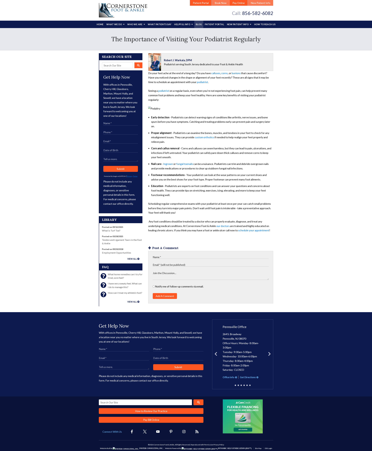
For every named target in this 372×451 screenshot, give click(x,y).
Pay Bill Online (151, 419)
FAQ (105, 267)
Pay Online (239, 3)
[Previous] (215, 354)
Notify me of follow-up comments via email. (179, 286)
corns (224, 73)
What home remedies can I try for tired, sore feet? (125, 276)
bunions (236, 73)
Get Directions (248, 377)
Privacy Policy (218, 445)
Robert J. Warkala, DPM (178, 60)
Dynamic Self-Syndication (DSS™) (235, 448)
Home (100, 24)
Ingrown (168, 163)
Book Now (221, 3)
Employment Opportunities (116, 252)
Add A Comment (165, 296)
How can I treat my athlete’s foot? (125, 292)
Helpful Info (182, 24)
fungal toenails (184, 163)
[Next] (269, 354)
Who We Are (135, 24)
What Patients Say (159, 24)
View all (132, 259)
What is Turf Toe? (111, 230)
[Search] (138, 65)
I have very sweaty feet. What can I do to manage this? (125, 285)
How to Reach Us (265, 24)
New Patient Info (260, 3)
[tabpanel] (243, 352)
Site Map (258, 448)
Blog (199, 24)
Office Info (228, 377)
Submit (121, 168)
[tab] (235, 385)
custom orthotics (204, 137)
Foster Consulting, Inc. (151, 448)
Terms (135, 176)
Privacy (129, 176)
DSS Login (268, 448)
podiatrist (202, 82)
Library (109, 220)
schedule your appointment (253, 230)
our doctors (223, 226)
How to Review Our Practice (151, 411)
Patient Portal (201, 3)
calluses (215, 73)
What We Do (114, 24)
